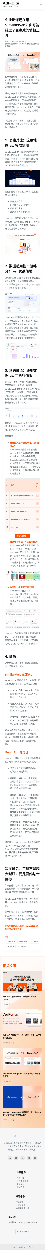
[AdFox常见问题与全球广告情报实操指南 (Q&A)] (22, 982)
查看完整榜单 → (22, 536)
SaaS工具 (10, 941)
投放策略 (10, 946)
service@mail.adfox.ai (27, 1222)
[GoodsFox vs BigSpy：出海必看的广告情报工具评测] (22, 1059)
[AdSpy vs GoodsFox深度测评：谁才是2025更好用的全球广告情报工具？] (22, 1097)
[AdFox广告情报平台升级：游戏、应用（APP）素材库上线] (22, 1020)
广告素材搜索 (22, 1181)
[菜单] (41, 5)
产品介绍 (20, 1177)
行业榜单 (20, 1201)
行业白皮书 (21, 1205)
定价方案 (20, 1187)
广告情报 (34, 941)
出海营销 (23, 941)
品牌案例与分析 (22, 1208)
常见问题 (20, 1184)
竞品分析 (22, 946)
